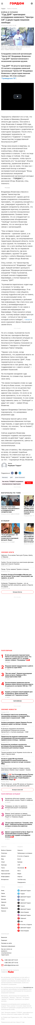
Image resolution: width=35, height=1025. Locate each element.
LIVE (19, 865)
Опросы (20, 876)
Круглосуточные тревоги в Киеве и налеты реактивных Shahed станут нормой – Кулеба (16, 769)
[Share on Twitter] (16, 473)
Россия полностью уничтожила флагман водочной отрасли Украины (17, 563)
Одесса (3, 896)
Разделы (20, 846)
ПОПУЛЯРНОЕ (6, 650)
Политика (4, 853)
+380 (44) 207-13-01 (11, 960)
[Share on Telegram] (20, 473)
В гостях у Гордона (23, 856)
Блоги (19, 859)
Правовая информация (8, 946)
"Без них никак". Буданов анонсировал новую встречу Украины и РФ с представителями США (18, 675)
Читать (29, 482)
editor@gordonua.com (11, 965)
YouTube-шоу (22, 879)
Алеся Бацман (24, 912)
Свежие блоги (7, 552)
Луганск (3, 911)
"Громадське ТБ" (8, 78)
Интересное (4, 879)
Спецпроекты (22, 882)
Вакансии (4, 937)
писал (27, 319)
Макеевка (5, 477)
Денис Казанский (20, 477)
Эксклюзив (21, 867)
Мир (2, 859)
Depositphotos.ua (28, 987)
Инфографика (5, 876)
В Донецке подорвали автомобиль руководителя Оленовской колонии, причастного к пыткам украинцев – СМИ (15, 730)
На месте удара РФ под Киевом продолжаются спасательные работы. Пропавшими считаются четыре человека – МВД (16, 761)
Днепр (3, 905)
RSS (21, 921)
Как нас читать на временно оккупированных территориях (6, 951)
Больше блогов (17, 592)
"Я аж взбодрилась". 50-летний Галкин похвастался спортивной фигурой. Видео (9, 537)
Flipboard (23, 918)
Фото (19, 870)
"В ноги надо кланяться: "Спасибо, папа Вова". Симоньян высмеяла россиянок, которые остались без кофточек (19, 824)
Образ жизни (5, 870)
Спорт (3, 862)
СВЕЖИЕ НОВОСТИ (8, 709)
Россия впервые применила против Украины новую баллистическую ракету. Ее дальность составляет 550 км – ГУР (19, 684)
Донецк (3, 899)
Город (3, 887)
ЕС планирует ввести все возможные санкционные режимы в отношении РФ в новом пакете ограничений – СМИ (15, 716)
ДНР (11, 477)
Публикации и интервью (25, 853)
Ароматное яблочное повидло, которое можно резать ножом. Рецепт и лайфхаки (19, 799)
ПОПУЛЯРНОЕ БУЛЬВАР (10, 794)
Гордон (3, 8)
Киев (2, 890)
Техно (3, 867)
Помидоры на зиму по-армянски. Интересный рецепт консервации (16, 806)
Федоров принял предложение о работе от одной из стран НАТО (19, 666)
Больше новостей (17, 789)
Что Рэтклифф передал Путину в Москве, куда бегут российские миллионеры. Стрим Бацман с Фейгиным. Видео (17, 777)
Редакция (4, 940)
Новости (3, 846)
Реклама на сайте (6, 943)
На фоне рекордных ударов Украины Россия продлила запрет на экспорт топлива (16, 723)
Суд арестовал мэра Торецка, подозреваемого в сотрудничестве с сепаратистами (10, 509)
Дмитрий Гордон (25, 890)
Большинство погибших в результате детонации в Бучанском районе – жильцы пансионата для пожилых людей (15, 746)
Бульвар (5, 521)
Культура (4, 865)
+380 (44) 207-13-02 (11, 962)
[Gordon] (17, 3)
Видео (19, 873)
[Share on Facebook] (12, 473)
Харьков (3, 902)
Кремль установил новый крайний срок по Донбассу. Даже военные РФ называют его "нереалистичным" (19, 693)
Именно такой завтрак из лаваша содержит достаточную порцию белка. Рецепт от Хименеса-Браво (18, 815)
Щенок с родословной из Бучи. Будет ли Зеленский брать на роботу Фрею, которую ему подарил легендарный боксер (19, 834)
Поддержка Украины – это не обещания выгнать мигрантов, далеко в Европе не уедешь (17, 584)
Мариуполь (4, 908)
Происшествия (5, 873)
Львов (3, 893)
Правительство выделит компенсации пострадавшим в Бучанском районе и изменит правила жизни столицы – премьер (17, 738)
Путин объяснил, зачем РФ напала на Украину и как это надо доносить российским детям (17, 785)
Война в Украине (12, 8)
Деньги (3, 856)
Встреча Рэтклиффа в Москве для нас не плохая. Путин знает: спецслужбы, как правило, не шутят (17, 576)
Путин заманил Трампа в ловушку (15, 569)
